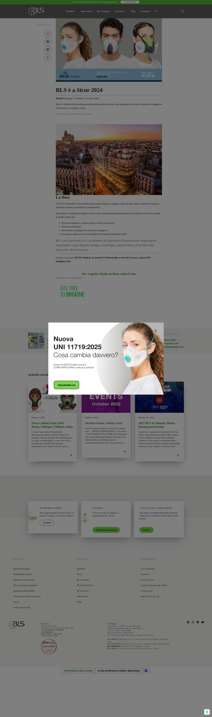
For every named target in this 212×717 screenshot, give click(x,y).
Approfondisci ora (66, 385)
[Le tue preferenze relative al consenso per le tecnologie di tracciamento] (207, 712)
